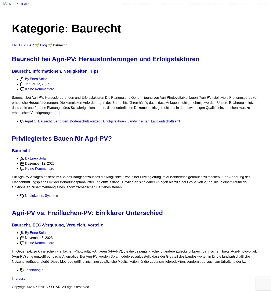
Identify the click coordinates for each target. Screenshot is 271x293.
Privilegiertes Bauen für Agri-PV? (62, 138)
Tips (94, 71)
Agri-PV (30, 121)
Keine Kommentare (39, 89)
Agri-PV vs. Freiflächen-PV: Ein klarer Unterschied (87, 212)
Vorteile (95, 225)
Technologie (34, 270)
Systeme (51, 195)
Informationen (47, 71)
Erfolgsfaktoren (114, 121)
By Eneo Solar (36, 79)
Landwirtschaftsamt (165, 121)
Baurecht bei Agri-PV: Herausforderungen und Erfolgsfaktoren (105, 59)
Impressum (20, 278)
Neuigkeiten (75, 71)
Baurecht (21, 71)
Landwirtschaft (138, 121)
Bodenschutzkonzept (85, 121)
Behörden (60, 121)
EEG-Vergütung (48, 225)
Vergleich (75, 225)
